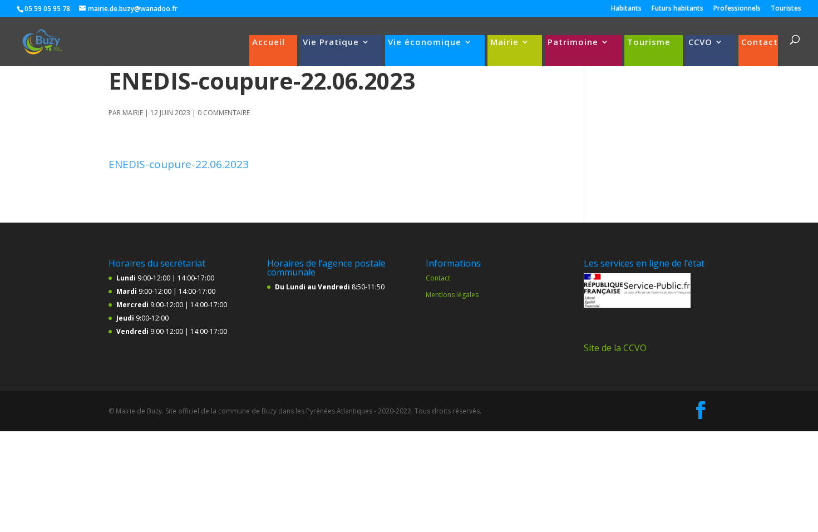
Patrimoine (573, 42)
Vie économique (424, 42)
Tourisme (649, 42)
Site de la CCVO (615, 348)
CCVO (700, 42)
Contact (759, 42)
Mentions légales (452, 294)
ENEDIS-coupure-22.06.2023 (179, 164)
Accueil (268, 42)
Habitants (626, 9)
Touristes (786, 9)
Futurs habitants (677, 9)
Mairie (504, 42)
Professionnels (737, 9)
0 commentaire (224, 112)
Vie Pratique (331, 42)
